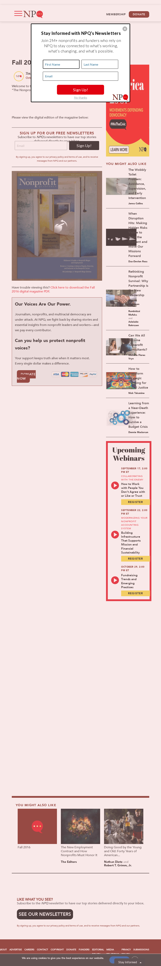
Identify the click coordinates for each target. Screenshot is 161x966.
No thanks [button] (80, 97)
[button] (125, 28)
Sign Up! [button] (80, 89)
